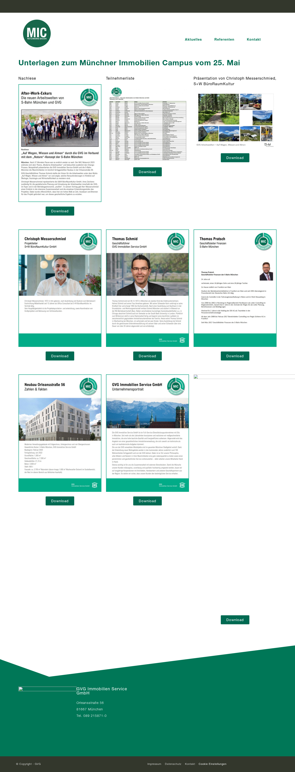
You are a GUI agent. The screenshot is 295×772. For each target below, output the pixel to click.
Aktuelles (193, 39)
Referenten (224, 39)
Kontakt (254, 39)
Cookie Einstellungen (213, 763)
